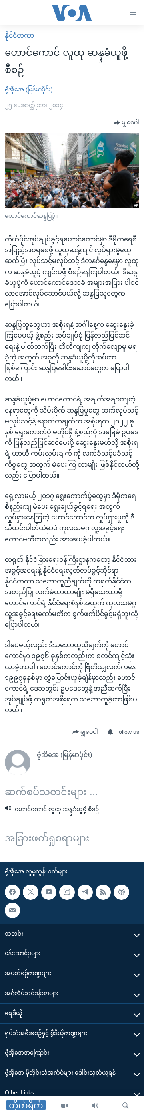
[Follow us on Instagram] (66, 892)
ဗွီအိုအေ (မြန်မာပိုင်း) (29, 89)
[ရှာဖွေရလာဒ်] (126, 1106)
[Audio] (95, 1106)
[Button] (126, 122)
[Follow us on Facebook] (12, 892)
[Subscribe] (12, 910)
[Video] (64, 1106)
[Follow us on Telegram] (85, 892)
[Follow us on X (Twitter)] (30, 892)
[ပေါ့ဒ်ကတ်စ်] (121, 892)
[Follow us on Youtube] (48, 892)
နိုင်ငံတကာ (19, 35)
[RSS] (103, 892)
